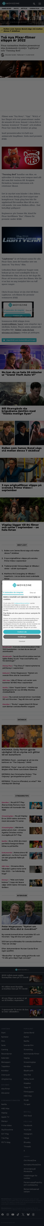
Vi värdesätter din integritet (13, 592)
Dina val (32, 592)
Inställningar (22, 637)
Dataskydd (22, 641)
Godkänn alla (22, 632)
